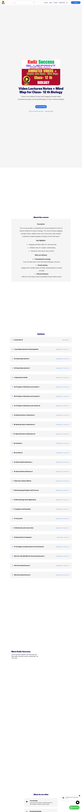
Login (75, 2)
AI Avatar (56, 2)
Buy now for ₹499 (40, 106)
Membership (62, 2)
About (50, 2)
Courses (46, 2)
